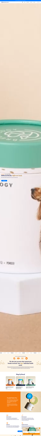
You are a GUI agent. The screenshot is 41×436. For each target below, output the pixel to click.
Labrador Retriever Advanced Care (19, 387)
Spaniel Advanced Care (30, 387)
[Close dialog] (39, 428)
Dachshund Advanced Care (9, 387)
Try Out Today (20, 431)
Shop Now (4, 180)
